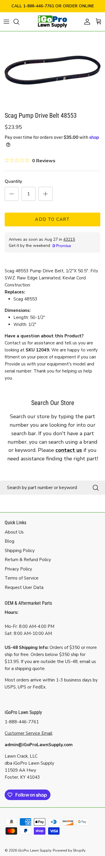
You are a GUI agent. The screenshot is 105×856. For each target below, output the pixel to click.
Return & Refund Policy (28, 560)
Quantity (13, 181)
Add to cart (52, 219)
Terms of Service (21, 578)
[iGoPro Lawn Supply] (52, 21)
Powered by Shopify (69, 850)
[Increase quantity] (45, 194)
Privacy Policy (18, 569)
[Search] (19, 21)
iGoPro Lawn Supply (34, 850)
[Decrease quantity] (12, 194)
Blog (9, 541)
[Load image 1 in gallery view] (52, 70)
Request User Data (24, 587)
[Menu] (6, 21)
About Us (14, 532)
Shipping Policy (20, 550)
